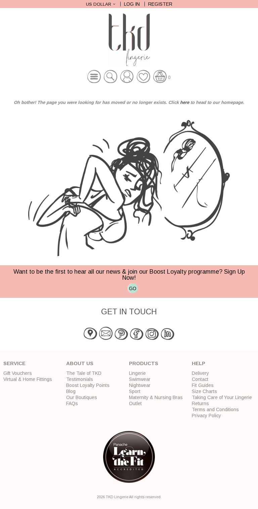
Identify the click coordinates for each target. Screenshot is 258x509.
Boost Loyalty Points (88, 385)
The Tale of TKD (83, 373)
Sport (134, 391)
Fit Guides (203, 385)
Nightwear (139, 385)
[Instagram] (152, 338)
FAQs (72, 403)
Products (143, 363)
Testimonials (79, 379)
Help (198, 363)
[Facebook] (136, 338)
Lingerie (137, 373)
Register (160, 4)
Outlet (135, 403)
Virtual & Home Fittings (27, 379)
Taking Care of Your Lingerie (222, 397)
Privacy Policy (206, 415)
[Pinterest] (121, 338)
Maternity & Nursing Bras (156, 397)
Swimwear (139, 379)
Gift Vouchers (17, 373)
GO (132, 288)
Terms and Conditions (215, 409)
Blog (71, 391)
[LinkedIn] (167, 338)
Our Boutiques (81, 397)
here (184, 102)
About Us (79, 363)
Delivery (200, 373)
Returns (200, 403)
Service (14, 363)
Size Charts (204, 391)
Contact (200, 379)
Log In (132, 4)
